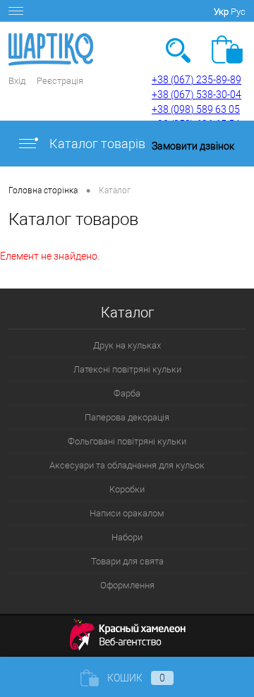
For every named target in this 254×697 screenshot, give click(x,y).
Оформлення (127, 585)
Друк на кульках (127, 345)
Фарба (127, 393)
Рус (238, 11)
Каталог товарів (96, 143)
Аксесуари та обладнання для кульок (127, 465)
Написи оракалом (127, 513)
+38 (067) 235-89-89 (196, 79)
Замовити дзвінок (193, 146)
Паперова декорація (127, 417)
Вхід (16, 80)
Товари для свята (127, 561)
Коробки (127, 489)
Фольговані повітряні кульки (127, 441)
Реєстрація (60, 80)
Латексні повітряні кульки (127, 369)
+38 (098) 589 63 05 (196, 109)
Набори (127, 537)
